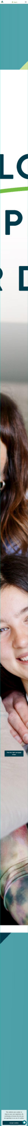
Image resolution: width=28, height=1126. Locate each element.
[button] (24, 1122)
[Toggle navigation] (26, 1)
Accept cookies (14, 1123)
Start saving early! (14, 752)
